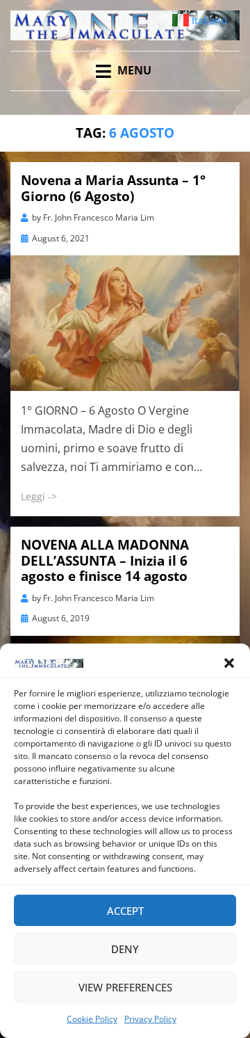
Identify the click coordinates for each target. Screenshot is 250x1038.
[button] (229, 663)
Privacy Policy (150, 1019)
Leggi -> (39, 496)
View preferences (125, 987)
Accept (125, 911)
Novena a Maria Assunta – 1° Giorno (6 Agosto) (113, 188)
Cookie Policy (92, 1019)
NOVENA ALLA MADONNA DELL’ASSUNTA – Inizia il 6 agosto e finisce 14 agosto (105, 561)
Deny (125, 949)
